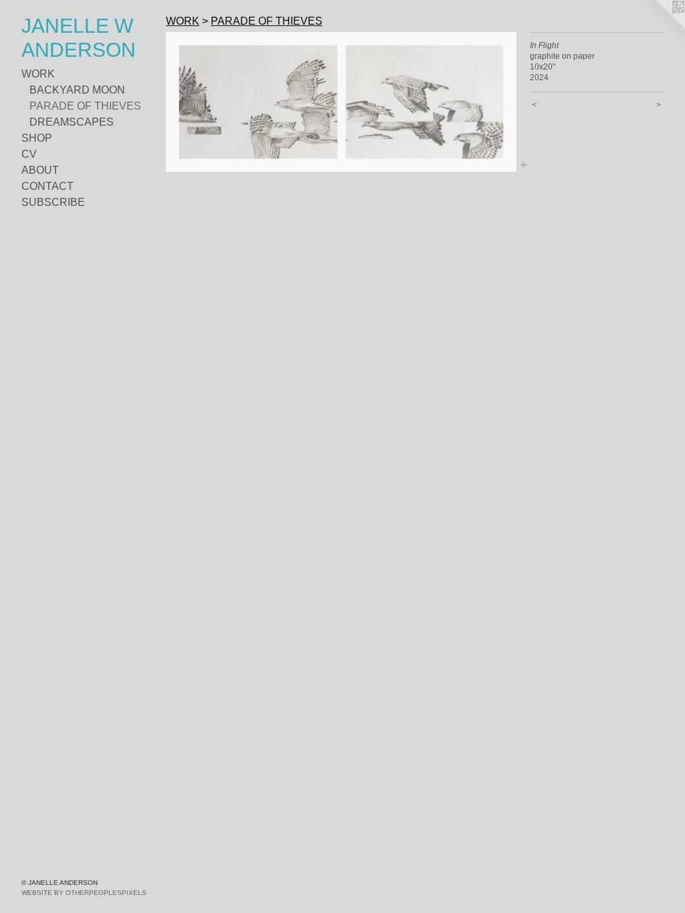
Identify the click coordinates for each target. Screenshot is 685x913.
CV (29, 154)
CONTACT (47, 186)
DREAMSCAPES (71, 122)
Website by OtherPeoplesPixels (83, 892)
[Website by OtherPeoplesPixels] (658, 26)
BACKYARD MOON (77, 90)
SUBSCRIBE (53, 202)
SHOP (36, 138)
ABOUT (40, 170)
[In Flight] (341, 102)
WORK (38, 74)
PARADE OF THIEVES (85, 106)
